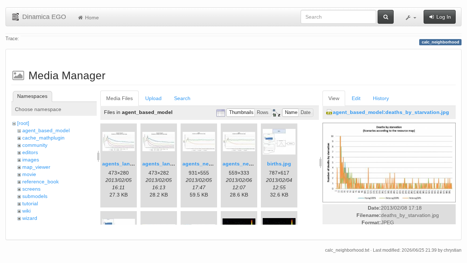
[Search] (386, 17)
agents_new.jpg (202, 164)
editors (30, 152)
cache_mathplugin (43, 138)
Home (91, 17)
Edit (356, 98)
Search (182, 98)
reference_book (40, 181)
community (34, 145)
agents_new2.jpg (244, 164)
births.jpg (279, 164)
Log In (443, 17)
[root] (23, 123)
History (381, 98)
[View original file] (389, 162)
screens (31, 189)
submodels (34, 196)
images (30, 160)
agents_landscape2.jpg (171, 164)
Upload (153, 98)
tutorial (30, 203)
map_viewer (36, 167)
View (333, 98)
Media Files (119, 98)
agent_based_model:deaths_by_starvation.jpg (391, 112)
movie (29, 174)
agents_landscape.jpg (130, 164)
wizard (29, 218)
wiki (26, 211)
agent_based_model (46, 130)
